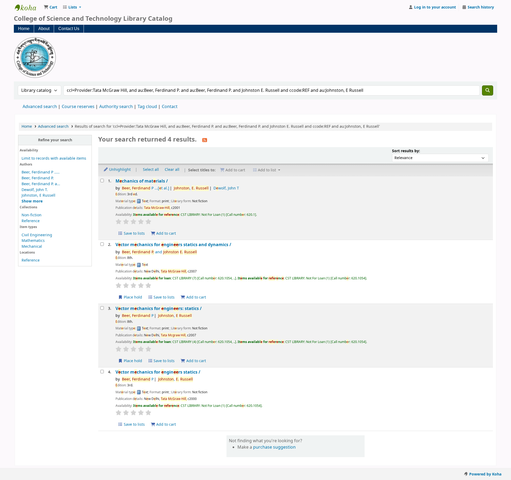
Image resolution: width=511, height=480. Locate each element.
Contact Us (68, 28)
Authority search (116, 107)
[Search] (487, 90)
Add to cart (165, 233)
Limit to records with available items (54, 158)
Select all (151, 169)
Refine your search (55, 140)
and (159, 252)
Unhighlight (119, 169)
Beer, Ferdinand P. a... (41, 184)
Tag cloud (147, 107)
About (44, 28)
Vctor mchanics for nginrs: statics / (159, 308)
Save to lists (134, 233)
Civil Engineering (37, 235)
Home (24, 28)
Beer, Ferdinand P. (38, 178)
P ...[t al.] (145, 188)
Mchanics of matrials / (142, 181)
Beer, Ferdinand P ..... (41, 172)
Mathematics (33, 240)
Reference (31, 221)
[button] (50, 7)
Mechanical (32, 246)
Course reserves (78, 107)
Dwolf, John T (226, 188)
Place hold (132, 297)
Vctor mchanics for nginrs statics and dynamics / (173, 244)
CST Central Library (28, 7)
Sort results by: (406, 151)
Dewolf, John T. (35, 190)
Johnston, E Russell (38, 195)
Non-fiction (32, 215)
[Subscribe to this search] (204, 140)
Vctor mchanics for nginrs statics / (158, 372)
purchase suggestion (274, 447)
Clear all (172, 169)
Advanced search (40, 107)
